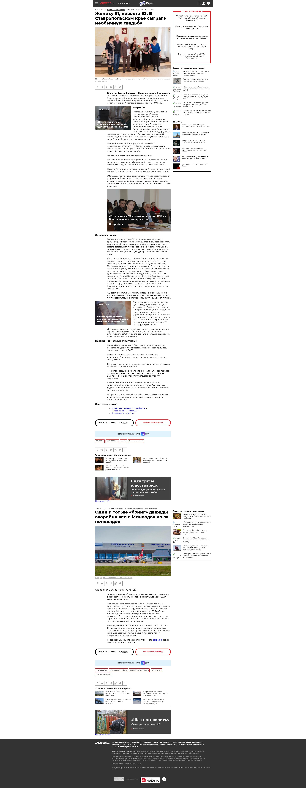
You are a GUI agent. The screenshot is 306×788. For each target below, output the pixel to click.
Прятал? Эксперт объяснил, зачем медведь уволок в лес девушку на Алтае (195, 97)
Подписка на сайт (118, 744)
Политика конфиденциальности (191, 744)
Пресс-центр (136, 742)
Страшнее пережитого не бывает (129, 408)
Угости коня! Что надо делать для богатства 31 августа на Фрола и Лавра (191, 47)
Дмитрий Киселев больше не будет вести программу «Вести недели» (195, 157)
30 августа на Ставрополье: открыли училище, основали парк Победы (192, 37)
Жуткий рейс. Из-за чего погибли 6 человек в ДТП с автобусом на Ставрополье (191, 18)
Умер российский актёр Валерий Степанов (194, 165)
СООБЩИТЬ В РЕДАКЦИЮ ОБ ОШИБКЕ (125, 747)
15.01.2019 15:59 (100, 10)
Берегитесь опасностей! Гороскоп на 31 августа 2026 (191, 27)
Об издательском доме (120, 742)
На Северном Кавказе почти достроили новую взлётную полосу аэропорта (153, 701)
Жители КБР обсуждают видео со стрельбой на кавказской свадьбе (116, 460)
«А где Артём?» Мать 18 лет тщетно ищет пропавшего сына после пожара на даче (196, 73)
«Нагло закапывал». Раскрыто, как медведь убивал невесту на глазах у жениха (196, 89)
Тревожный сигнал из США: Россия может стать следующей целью (195, 133)
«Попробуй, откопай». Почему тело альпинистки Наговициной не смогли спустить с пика (196, 548)
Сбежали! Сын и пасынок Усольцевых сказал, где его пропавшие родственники (197, 524)
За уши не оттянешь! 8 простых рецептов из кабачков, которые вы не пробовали (197, 516)
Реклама (147, 742)
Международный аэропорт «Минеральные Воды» (113, 578)
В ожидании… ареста (122, 413)
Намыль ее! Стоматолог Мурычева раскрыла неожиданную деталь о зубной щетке (196, 104)
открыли (157, 640)
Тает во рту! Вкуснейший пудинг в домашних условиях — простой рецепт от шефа (195, 532)
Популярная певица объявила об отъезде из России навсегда (193, 141)
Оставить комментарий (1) (153, 423)
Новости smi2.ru (103, 501)
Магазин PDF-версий (161, 742)
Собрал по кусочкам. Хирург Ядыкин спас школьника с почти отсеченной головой (197, 112)
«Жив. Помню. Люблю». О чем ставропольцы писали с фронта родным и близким (117, 468)
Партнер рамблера (132, 779)
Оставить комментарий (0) (153, 652)
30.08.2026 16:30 (101, 508)
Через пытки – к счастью (124, 411)
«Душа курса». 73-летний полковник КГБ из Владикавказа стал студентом (137, 218)
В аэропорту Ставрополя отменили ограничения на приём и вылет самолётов (155, 693)
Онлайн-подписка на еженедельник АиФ (187, 742)
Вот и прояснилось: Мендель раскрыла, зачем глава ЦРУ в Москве (196, 125)
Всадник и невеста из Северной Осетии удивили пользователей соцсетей (155, 460)
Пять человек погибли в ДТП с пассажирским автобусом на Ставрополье (191, 56)
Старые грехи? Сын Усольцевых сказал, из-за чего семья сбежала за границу (196, 540)
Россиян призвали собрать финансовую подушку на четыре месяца (194, 150)
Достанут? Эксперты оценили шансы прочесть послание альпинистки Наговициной (197, 555)
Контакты (131, 744)
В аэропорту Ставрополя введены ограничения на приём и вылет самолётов (118, 701)
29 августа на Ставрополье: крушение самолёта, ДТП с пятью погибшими (117, 693)
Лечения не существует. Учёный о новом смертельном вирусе (195, 80)
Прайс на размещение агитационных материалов (157, 744)
